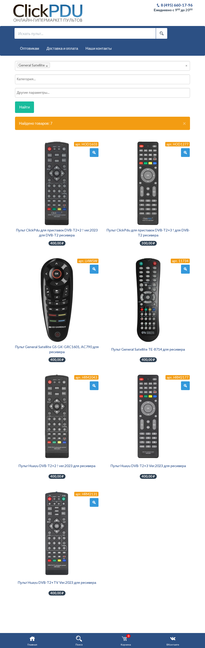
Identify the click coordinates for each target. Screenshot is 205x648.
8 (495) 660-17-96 (176, 5)
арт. (86, 144)
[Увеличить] (94, 152)
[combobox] (102, 66)
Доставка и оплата (62, 48)
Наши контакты (99, 48)
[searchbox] (59, 65)
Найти (24, 107)
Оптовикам (29, 48)
